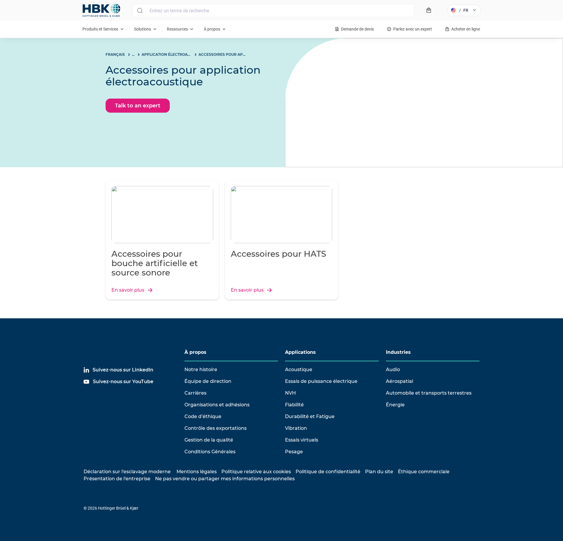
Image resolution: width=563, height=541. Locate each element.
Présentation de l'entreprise (117, 478)
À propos (195, 352)
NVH (290, 393)
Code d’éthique (202, 416)
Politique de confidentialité (328, 471)
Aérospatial (399, 381)
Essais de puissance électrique (321, 381)
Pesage (294, 451)
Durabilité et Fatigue (310, 416)
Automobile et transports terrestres (429, 393)
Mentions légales (197, 471)
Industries (398, 352)
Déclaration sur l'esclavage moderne (127, 471)
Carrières (195, 393)
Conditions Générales (209, 451)
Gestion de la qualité (208, 440)
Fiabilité (294, 405)
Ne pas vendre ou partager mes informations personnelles (225, 478)
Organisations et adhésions (217, 405)
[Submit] (140, 10)
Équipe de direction (207, 381)
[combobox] (273, 10)
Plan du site (379, 471)
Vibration (296, 428)
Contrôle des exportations (215, 428)
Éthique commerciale (424, 471)
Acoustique (298, 369)
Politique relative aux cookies (256, 471)
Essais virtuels (301, 440)
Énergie (395, 405)
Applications (300, 352)
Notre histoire (200, 369)
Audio (393, 369)
